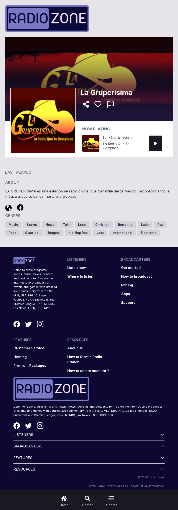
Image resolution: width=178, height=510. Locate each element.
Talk (66, 224)
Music (13, 224)
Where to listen (80, 276)
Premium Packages (29, 365)
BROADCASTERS (28, 446)
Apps (125, 294)
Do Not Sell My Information (147, 486)
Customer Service (28, 348)
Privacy (111, 486)
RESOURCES (24, 469)
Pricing (127, 285)
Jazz (100, 233)
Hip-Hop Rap (78, 233)
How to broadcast (136, 276)
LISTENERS (23, 434)
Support (128, 302)
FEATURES (22, 458)
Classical (32, 233)
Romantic (125, 224)
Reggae (54, 233)
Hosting (20, 357)
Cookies (122, 486)
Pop (160, 224)
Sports (32, 224)
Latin (145, 224)
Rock (12, 233)
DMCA (101, 486)
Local (82, 224)
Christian (102, 224)
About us (75, 348)
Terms (91, 486)
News (50, 224)
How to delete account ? (88, 371)
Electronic (149, 233)
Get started (131, 267)
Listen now (76, 267)
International (122, 233)
